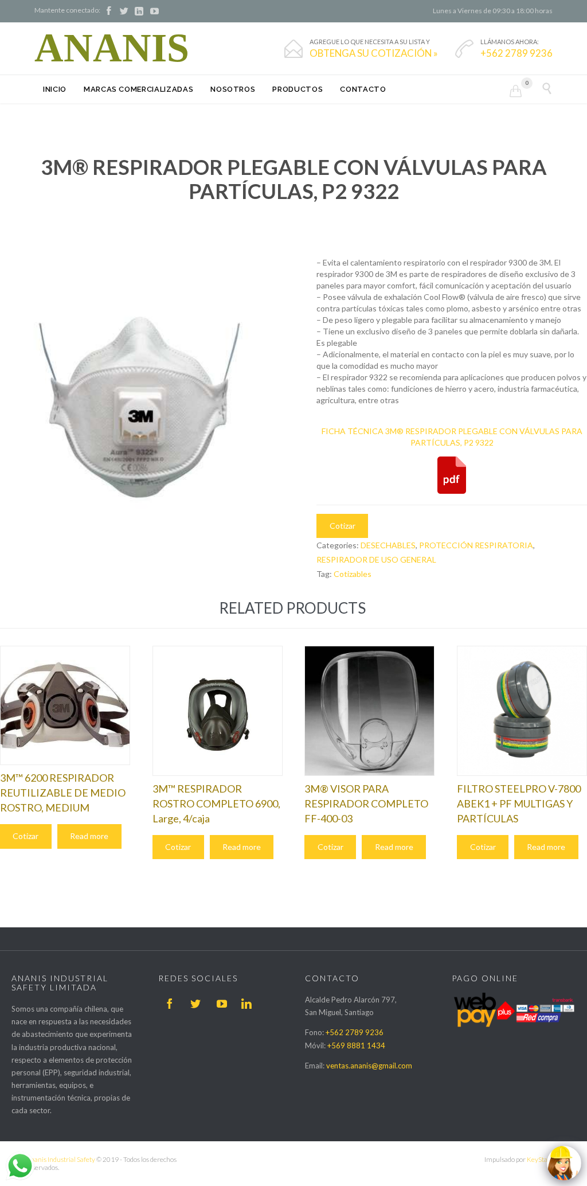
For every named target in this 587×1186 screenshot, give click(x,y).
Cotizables (352, 574)
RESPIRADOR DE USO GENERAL (376, 559)
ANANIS (111, 48)
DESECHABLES (388, 545)
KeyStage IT (544, 1159)
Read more (89, 836)
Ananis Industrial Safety (60, 1159)
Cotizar (342, 525)
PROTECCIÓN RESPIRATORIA (476, 545)
